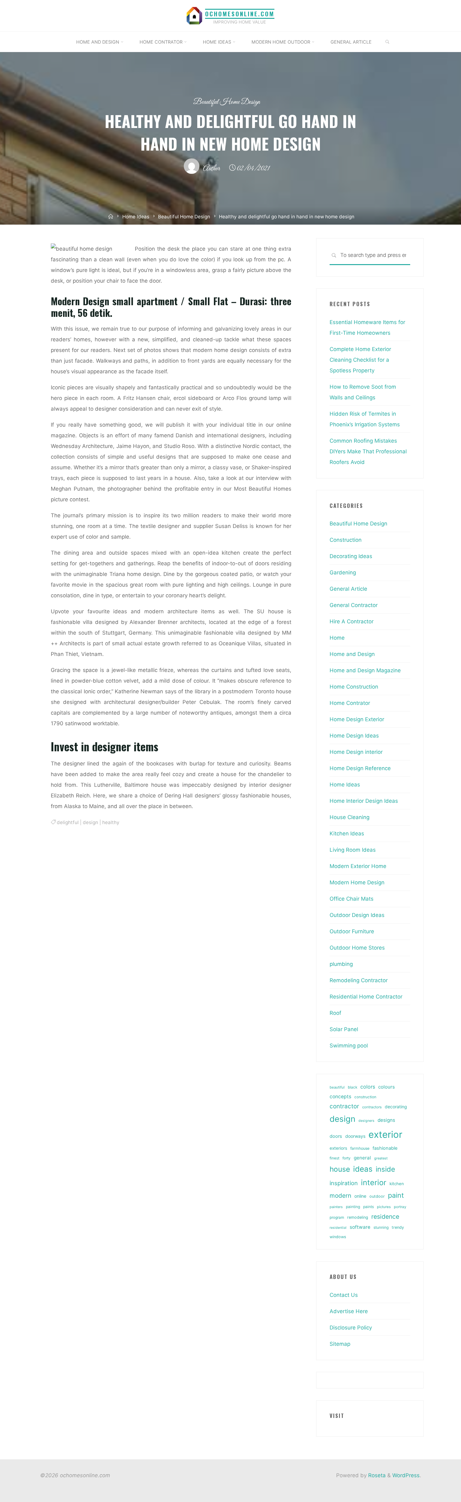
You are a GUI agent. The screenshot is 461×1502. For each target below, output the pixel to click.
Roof (335, 1013)
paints (368, 1206)
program (337, 1217)
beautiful (337, 1087)
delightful (68, 822)
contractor (344, 1106)
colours (386, 1087)
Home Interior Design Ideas (364, 801)
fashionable (385, 1148)
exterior (385, 1134)
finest (334, 1158)
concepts (340, 1097)
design (90, 822)
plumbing (341, 964)
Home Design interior (356, 752)
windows (338, 1236)
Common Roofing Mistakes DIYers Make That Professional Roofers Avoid (368, 451)
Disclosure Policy (351, 1327)
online (360, 1196)
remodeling (357, 1217)
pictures (384, 1207)
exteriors (338, 1148)
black (352, 1087)
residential (338, 1228)
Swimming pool (349, 1045)
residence (385, 1216)
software (360, 1227)
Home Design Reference (360, 768)
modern (340, 1195)
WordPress (406, 1475)
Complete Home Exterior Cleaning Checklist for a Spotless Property (360, 360)
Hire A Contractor (352, 621)
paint (396, 1195)
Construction (346, 540)
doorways (355, 1136)
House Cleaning (349, 817)
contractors (372, 1107)
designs (386, 1120)
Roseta (376, 1475)
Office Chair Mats (352, 899)
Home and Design (352, 654)
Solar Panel (344, 1029)
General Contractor (354, 605)
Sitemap (340, 1344)
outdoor (377, 1196)
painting (353, 1206)
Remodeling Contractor (359, 980)
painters (336, 1207)
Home (337, 638)
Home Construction (354, 687)
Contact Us (344, 1295)
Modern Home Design (357, 882)
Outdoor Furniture (352, 931)
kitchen (396, 1183)
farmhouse (359, 1148)
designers (366, 1121)
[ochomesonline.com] (194, 15)
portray (400, 1207)
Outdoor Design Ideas (357, 915)
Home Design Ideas (354, 735)
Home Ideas (135, 217)
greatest (381, 1158)
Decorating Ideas (351, 556)
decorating (396, 1106)
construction (365, 1097)
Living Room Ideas (353, 850)
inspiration (344, 1183)
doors (336, 1136)
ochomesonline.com (239, 13)
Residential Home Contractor (366, 996)
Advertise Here (349, 1311)
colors (367, 1087)
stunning (381, 1227)
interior (373, 1182)
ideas (363, 1169)
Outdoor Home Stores (357, 948)
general (362, 1158)
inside (385, 1169)
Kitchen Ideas (347, 833)
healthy (110, 822)
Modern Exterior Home (358, 866)
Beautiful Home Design (226, 102)
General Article (348, 589)
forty (346, 1158)
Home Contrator (350, 703)
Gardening (343, 572)
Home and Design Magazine (365, 670)
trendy (398, 1227)
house (340, 1169)
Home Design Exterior (357, 719)
